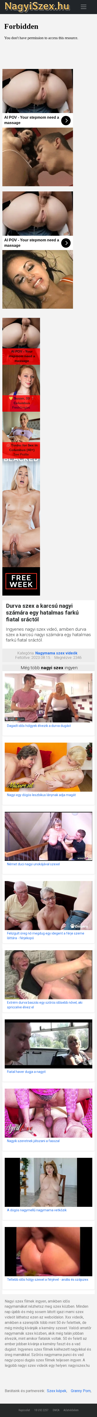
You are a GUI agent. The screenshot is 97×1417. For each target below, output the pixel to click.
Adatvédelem (71, 1410)
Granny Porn (81, 1391)
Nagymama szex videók (56, 653)
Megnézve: (63, 657)
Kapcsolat (24, 1410)
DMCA (56, 1410)
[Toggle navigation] (83, 6)
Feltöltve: (22, 657)
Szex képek (56, 1391)
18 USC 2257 (41, 1410)
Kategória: (25, 653)
